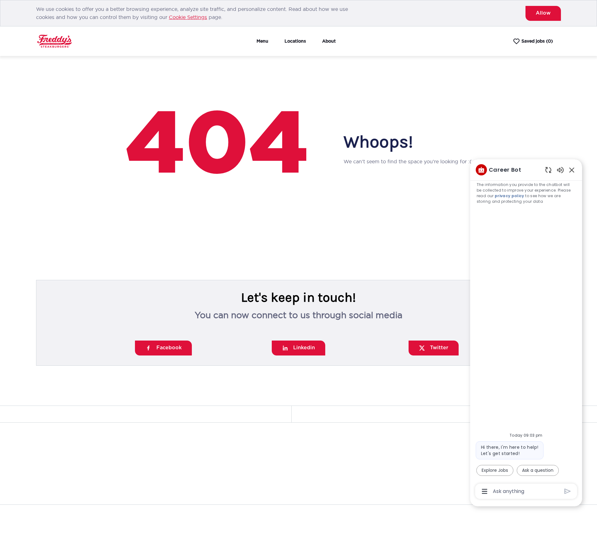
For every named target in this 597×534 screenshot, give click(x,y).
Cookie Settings (188, 17)
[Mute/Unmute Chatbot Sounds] (560, 169)
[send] (568, 491)
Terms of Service (516, 514)
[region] (526, 330)
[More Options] (484, 491)
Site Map (548, 514)
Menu (262, 41)
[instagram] (68, 487)
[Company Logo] (54, 41)
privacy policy (510, 195)
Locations (295, 41)
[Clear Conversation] (548, 169)
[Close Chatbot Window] (572, 169)
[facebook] (93, 487)
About (329, 41)
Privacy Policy (479, 514)
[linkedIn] (43, 487)
